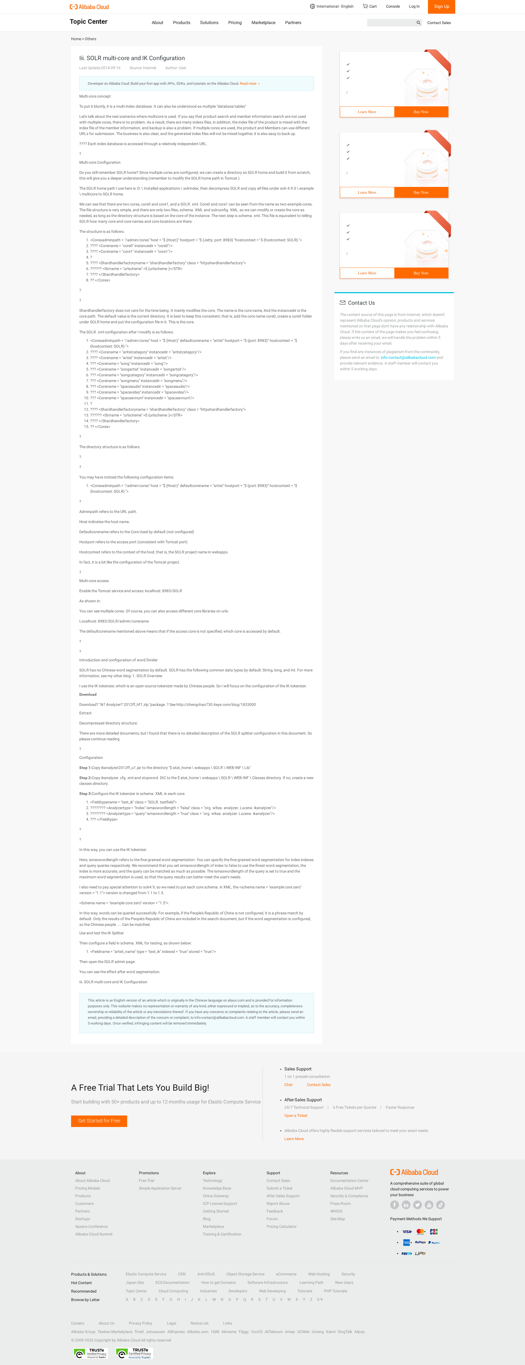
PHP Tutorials (335, 1291)
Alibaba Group (83, 1331)
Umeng (318, 1331)
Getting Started (216, 1211)
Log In (414, 6)
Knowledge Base (217, 1188)
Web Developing (272, 1291)
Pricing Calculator (282, 1226)
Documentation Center (349, 1180)
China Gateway (216, 1196)
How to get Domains (218, 1282)
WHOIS (336, 1211)
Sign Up (441, 6)
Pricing (235, 22)
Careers (77, 1323)
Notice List (200, 1323)
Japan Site (135, 1282)
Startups (82, 1219)
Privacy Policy (140, 1323)
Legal (171, 1323)
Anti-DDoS (206, 1274)
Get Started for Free (99, 1120)
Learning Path (311, 1282)
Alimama (229, 1331)
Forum (272, 1219)
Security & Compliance (349, 1196)
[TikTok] (440, 1204)
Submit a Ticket (280, 1188)
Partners (293, 22)
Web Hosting (319, 1274)
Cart (373, 6)
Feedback (275, 1211)
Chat (288, 1084)
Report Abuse (278, 1203)
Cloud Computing (173, 1291)
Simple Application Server (160, 1188)
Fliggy (244, 1331)
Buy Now (421, 112)
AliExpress (176, 1331)
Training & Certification (222, 1234)
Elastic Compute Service (146, 1274)
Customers (84, 1203)
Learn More (367, 112)
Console (393, 6)
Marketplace (263, 22)
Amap (290, 1331)
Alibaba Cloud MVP (346, 1188)
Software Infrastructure (267, 1282)
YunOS (256, 1331)
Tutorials (305, 1291)
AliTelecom (274, 1331)
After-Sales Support (283, 1196)
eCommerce (286, 1274)
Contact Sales (439, 22)
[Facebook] (394, 1204)
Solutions (209, 22)
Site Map (337, 1219)
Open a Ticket (295, 1115)
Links (227, 1323)
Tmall (139, 1331)
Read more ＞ (250, 83)
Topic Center (136, 1291)
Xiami (331, 1331)
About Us (106, 1323)
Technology (212, 1180)
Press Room (340, 1203)
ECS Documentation (172, 1282)
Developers (238, 1291)
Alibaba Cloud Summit (94, 1234)
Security (348, 1274)
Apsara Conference (91, 1226)
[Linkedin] (406, 1204)
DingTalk (345, 1331)
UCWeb (303, 1331)
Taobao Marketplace (115, 1331)
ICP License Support (220, 1203)
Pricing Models (87, 1188)
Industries (208, 1291)
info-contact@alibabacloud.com (408, 357)
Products (181, 22)
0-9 (320, 1299)
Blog (207, 1219)
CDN (182, 1274)
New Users (344, 1282)
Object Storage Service (245, 1274)
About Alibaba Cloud (92, 1180)
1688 (215, 1331)
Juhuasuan (155, 1331)
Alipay (359, 1331)
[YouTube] (429, 1204)
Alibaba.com (197, 1331)
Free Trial (146, 1180)
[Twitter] (417, 1204)
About (157, 22)
